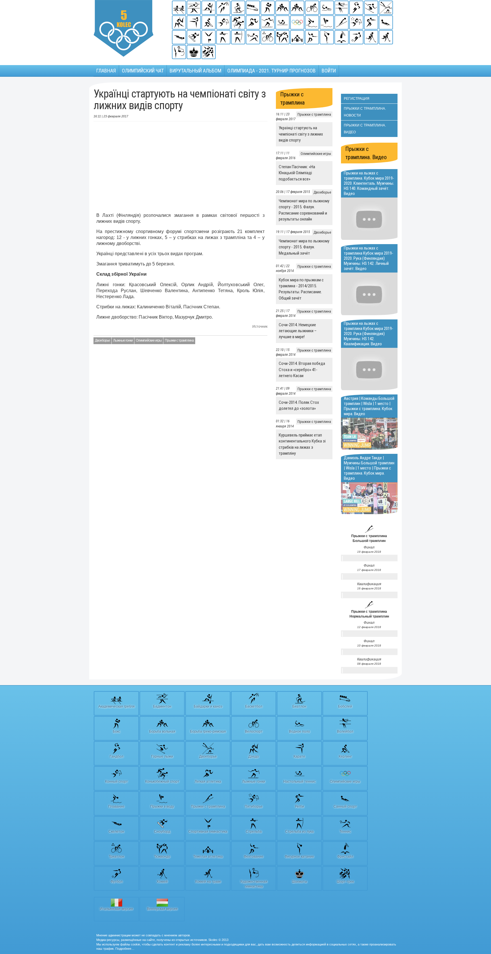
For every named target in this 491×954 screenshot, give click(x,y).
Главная (106, 71)
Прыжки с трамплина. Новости (365, 112)
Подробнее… (124, 948)
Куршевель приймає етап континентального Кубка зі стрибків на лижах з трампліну (302, 444)
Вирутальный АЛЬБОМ (195, 71)
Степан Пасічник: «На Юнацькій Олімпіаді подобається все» (297, 173)
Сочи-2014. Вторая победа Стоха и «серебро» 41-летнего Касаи (302, 369)
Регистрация (356, 99)
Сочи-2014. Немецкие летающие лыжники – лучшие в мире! (298, 331)
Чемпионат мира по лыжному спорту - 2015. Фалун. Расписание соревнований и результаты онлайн (304, 210)
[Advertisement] (180, 167)
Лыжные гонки (123, 340)
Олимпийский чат (143, 71)
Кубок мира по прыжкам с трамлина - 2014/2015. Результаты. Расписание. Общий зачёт (301, 289)
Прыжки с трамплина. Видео (365, 128)
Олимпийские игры (149, 340)
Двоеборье (102, 340)
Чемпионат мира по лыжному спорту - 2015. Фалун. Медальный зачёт (304, 247)
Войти (329, 71)
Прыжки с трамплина (179, 340)
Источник (259, 327)
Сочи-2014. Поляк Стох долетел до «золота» (299, 405)
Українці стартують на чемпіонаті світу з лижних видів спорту (301, 134)
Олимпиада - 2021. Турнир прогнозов (271, 71)
